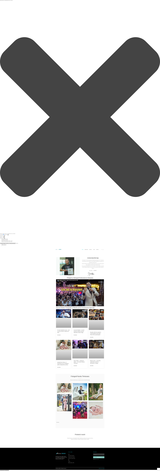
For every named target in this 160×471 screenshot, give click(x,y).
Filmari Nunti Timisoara (71, 455)
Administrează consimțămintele (4, 470)
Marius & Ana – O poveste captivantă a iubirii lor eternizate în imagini (95, 362)
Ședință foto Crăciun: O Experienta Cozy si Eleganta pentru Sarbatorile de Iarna (63, 363)
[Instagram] (82, 452)
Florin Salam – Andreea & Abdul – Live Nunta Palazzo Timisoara (79, 362)
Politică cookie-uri (4, 244)
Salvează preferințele (12, 243)
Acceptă (1, 243)
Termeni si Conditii (101, 468)
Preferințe (7, 243)
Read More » (92, 337)
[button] (80, 117)
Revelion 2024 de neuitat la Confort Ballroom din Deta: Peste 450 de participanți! (95, 333)
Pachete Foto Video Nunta (71, 458)
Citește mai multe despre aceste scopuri (7, 241)
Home (69, 454)
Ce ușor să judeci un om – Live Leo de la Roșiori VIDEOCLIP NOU (63, 331)
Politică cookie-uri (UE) (71, 462)
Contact (69, 461)
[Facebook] (81, 452)
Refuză (4, 243)
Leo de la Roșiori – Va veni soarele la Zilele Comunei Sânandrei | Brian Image (79, 331)
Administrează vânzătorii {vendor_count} (7, 240)
